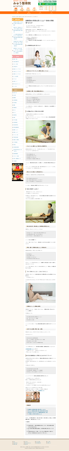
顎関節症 (15, 107)
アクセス (26, 441)
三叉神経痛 (15, 142)
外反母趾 (15, 102)
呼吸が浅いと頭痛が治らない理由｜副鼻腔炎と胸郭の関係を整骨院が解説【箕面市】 (18, 29)
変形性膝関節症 (16, 127)
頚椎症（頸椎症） (17, 139)
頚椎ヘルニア (16, 132)
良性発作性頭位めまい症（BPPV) (18, 150)
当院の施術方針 (16, 61)
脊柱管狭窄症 (16, 124)
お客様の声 (15, 66)
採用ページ (15, 81)
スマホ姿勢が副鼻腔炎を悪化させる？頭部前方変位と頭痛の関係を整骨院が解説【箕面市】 (18, 36)
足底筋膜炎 (15, 100)
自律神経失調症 (16, 147)
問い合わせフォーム (17, 83)
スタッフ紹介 (38, 441)
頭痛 (14, 117)
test (14, 441)
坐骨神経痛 (15, 122)
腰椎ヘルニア (16, 129)
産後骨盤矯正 (16, 153)
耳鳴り (15, 144)
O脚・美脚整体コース (17, 158)
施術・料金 (15, 59)
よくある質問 (16, 76)
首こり (15, 112)
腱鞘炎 (15, 97)
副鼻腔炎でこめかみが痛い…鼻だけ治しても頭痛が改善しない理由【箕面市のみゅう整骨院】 (18, 50)
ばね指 (15, 95)
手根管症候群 (16, 137)
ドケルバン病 (16, 134)
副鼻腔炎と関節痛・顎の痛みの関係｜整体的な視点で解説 (18, 23)
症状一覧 (15, 92)
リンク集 (15, 86)
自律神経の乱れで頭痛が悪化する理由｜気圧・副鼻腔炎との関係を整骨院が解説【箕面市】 (18, 43)
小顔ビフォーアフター (17, 71)
